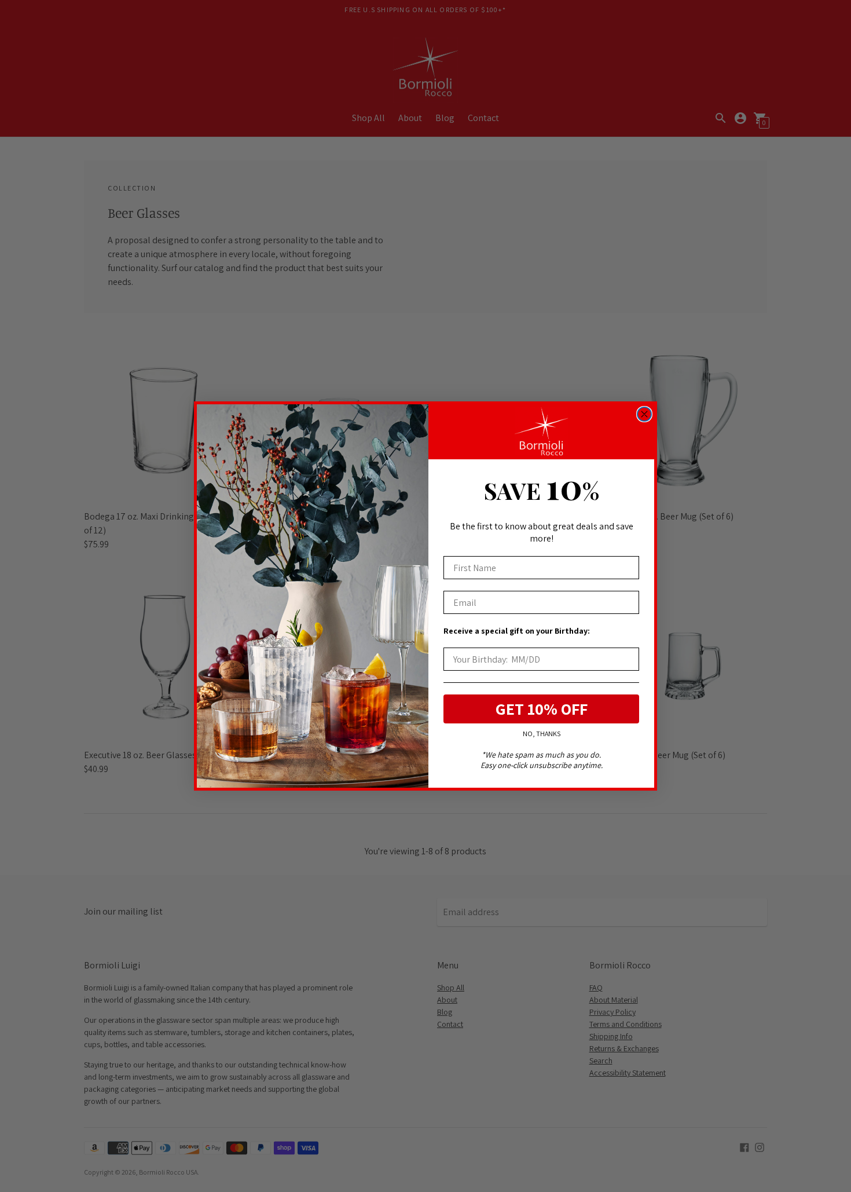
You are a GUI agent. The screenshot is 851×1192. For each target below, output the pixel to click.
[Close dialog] (644, 414)
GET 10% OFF (542, 708)
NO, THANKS (541, 733)
